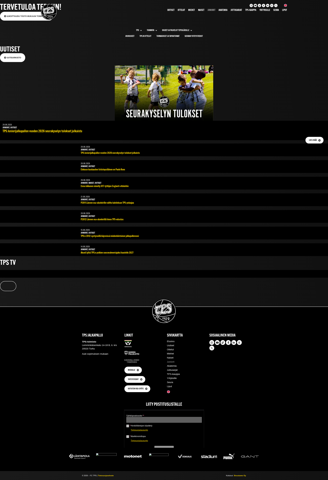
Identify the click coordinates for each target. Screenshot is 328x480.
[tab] (8, 286)
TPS (137, 30)
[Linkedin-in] (267, 5)
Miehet (191, 10)
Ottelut (181, 10)
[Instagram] (251, 5)
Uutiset (171, 10)
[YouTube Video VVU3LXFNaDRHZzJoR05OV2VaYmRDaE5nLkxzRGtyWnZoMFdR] (56, 274)
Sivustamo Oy (240, 476)
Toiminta (150, 30)
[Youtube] (255, 5)
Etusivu (171, 341)
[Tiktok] (259, 5)
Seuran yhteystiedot (194, 36)
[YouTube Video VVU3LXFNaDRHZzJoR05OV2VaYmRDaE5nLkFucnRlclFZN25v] (272, 274)
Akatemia (223, 10)
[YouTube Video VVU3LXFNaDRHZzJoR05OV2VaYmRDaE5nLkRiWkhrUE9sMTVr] (164, 276)
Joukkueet (129, 36)
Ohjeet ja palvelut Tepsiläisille (175, 30)
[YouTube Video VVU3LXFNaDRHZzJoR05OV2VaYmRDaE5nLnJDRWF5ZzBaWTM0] (272, 276)
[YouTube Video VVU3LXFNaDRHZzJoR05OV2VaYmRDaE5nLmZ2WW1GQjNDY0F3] (164, 274)
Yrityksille (264, 10)
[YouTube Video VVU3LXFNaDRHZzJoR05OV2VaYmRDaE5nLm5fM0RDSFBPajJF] (56, 276)
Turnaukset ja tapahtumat (168, 36)
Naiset (201, 10)
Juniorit (211, 10)
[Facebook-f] (263, 5)
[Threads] (271, 5)
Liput (284, 10)
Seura (276, 10)
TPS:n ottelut (145, 36)
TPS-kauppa (250, 10)
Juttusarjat (236, 10)
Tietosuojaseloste (106, 476)
